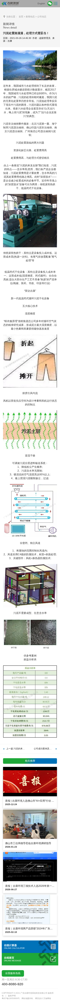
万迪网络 (47, 998)
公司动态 (41, 16)
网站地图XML (27, 998)
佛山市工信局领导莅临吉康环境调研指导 (28, 843)
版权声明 (12, 996)
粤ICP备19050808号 (11, 998)
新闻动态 (30, 16)
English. (42, 3)
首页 (21, 16)
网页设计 (39, 998)
